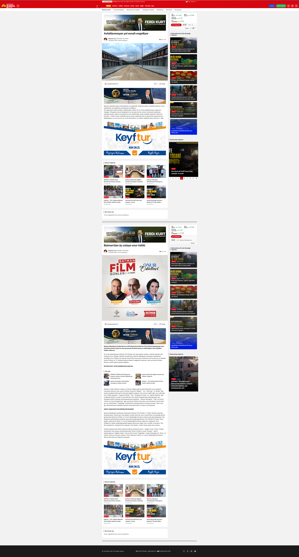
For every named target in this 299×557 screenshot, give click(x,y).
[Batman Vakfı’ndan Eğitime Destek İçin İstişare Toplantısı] (135, 174)
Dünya (173, 128)
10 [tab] (196, 178)
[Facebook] (184, 551)
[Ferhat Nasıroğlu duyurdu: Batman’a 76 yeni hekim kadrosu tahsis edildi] (156, 195)
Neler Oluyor (106, 9)
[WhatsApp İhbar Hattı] (195, 551)
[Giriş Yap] (296, 5)
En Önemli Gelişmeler (118, 9)
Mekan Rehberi (281, 5)
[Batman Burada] (8, 5)
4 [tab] (178, 178)
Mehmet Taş (112, 38)
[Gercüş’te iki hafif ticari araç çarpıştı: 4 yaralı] (135, 195)
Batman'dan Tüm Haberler (133, 9)
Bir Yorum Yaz (109, 212)
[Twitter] (188, 551)
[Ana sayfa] (97, 5)
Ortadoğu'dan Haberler (148, 9)
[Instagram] (191, 551)
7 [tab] (187, 178)
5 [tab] (181, 178)
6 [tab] (184, 178)
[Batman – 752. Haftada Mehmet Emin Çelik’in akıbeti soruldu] (113, 195)
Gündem (174, 94)
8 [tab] (190, 178)
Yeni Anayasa (177, 9)
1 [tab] (170, 178)
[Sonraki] (195, 10)
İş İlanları (272, 5)
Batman (174, 47)
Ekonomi (174, 78)
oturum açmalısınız (123, 215)
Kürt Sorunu (169, 9)
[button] (292, 5)
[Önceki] (193, 10)
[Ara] (288, 5)
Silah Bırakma (160, 9)
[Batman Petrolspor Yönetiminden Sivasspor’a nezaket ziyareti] (156, 174)
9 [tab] (193, 178)
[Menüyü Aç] (18, 5)
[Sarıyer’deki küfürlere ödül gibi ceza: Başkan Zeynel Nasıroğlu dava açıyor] (183, 159)
